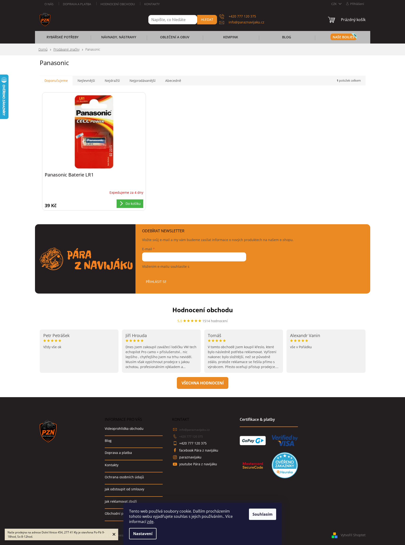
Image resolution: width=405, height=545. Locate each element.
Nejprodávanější (143, 80)
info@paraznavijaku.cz (194, 430)
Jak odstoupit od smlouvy (124, 489)
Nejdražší (112, 80)
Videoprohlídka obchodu (124, 428)
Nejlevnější (86, 80)
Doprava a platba (77, 4)
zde (150, 521)
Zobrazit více (202, 383)
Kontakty (152, 4)
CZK (334, 4)
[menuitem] (62, 39)
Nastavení (142, 533)
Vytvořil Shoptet (353, 535)
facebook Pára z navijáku (198, 450)
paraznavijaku (190, 457)
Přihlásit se (156, 281)
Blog (108, 440)
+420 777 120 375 (191, 437)
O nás (48, 4)
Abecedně (173, 80)
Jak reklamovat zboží (121, 501)
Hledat (207, 19)
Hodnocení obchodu (117, 4)
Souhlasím (263, 514)
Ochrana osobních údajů (124, 477)
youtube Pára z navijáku (198, 464)
